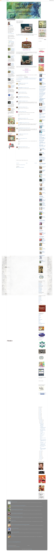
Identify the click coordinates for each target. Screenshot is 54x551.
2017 (40, 411)
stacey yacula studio (41, 137)
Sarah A (19, 138)
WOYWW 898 (44, 74)
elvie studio (40, 174)
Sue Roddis (40, 299)
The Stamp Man (41, 232)
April (40, 455)
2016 (40, 412)
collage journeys (41, 119)
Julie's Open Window (41, 238)
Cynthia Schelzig (20, 87)
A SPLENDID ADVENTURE (41, 196)
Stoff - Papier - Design (42, 178)
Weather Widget (11, 546)
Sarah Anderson (10, 25)
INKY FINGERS (41, 125)
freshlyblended (41, 260)
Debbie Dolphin (40, 319)
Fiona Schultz (40, 291)
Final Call (40, 97)
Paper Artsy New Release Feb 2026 (43, 104)
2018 (40, 410)
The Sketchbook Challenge (42, 163)
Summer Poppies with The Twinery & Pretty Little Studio (44, 240)
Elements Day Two (42, 434)
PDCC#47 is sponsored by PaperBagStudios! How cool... (43, 440)
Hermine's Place (41, 123)
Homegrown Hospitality (42, 116)
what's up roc (41, 198)
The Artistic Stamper (41, 202)
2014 (40, 414)
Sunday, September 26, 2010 (23, 138)
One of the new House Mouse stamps (44, 234)
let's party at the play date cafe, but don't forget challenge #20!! (18, 505)
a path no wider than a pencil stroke (42, 255)
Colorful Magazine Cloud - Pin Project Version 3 (44, 189)
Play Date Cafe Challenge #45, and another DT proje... (43, 449)
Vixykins (40, 322)
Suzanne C (19, 146)
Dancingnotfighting (41, 236)
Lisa (39, 318)
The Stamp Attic (41, 230)
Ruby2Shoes (40, 284)
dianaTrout (19, 118)
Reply (19, 85)
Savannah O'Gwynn (41, 285)
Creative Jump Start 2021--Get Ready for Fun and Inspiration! (42, 136)
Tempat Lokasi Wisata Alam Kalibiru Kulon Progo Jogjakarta (44, 180)
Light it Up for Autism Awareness (15, 528)
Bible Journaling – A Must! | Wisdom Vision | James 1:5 (42, 146)
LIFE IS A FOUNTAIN (42, 109)
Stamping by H (41, 73)
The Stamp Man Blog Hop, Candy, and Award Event (17, 509)
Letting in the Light (41, 148)
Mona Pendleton (20, 122)
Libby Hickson (40, 288)
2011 (40, 417)
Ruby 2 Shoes (26, 71)
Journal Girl (40, 156)
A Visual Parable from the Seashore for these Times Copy (42, 143)
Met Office (18, 546)
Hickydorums (41, 96)
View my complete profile (11, 33)
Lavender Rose (20, 96)
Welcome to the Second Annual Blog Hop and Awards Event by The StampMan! (20, 524)
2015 (40, 413)
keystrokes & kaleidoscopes (41, 211)
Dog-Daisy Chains (41, 152)
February (41, 457)
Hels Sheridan (40, 303)
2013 (40, 415)
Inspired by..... (43, 78)
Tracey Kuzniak (40, 289)
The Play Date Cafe (41, 251)
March (41, 456)
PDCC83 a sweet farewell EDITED (12, 102)
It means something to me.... (43, 154)
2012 (40, 416)
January (41, 458)
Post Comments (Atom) (22, 164)
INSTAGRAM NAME (41, 197)
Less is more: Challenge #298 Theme (43, 208)
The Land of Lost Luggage (42, 86)
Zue (18, 111)
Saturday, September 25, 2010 (22, 111)
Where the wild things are (42, 220)
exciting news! (12, 108)
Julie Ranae (30, 34)
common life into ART (42, 187)
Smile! (40, 447)
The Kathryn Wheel (41, 102)
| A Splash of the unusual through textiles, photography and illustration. (42, 99)
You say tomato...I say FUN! (43, 213)
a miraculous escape (13, 520)
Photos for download (41, 140)
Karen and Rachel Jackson (42, 323)
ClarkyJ (39, 320)
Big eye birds (43, 243)
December (41, 419)
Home (9, 19)
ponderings (40, 134)
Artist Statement (13, 19)
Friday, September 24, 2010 (25, 87)
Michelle (40, 315)
